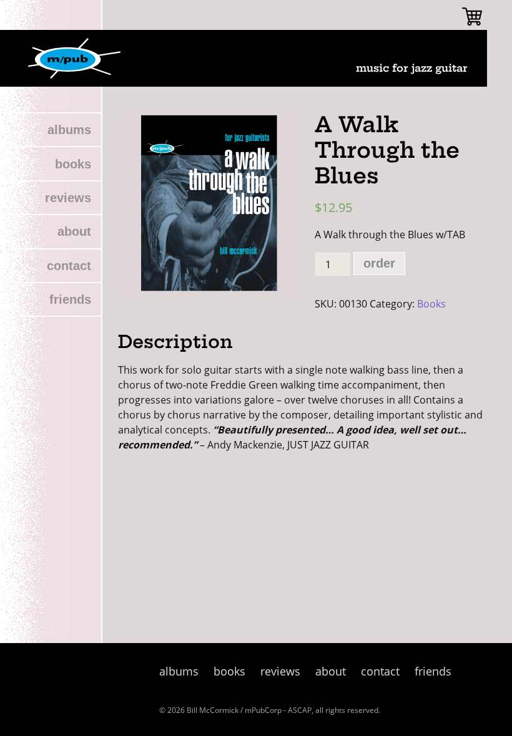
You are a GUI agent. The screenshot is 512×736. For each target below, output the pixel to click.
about (74, 231)
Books (431, 304)
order (379, 263)
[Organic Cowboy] (74, 58)
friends (70, 299)
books (73, 164)
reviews (68, 198)
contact (69, 266)
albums (69, 130)
